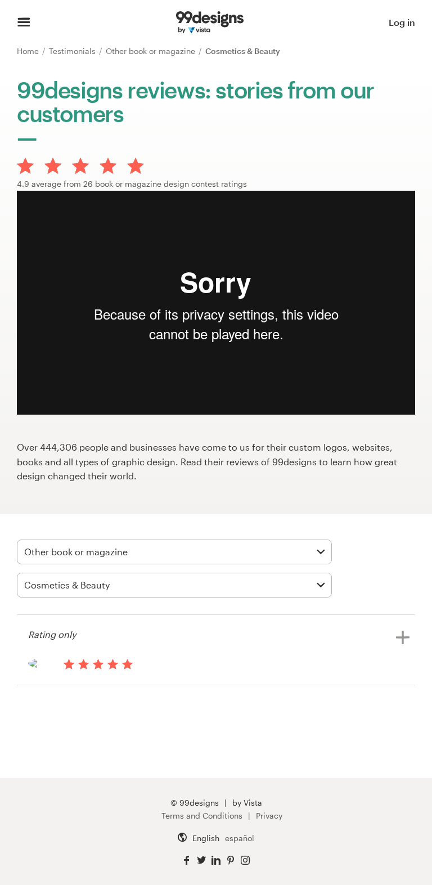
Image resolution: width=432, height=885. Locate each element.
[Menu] (24, 22)
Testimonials (73, 51)
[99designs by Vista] (210, 22)
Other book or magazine (151, 51)
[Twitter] (201, 860)
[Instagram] (245, 860)
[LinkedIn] (216, 860)
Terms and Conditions (201, 815)
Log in (402, 22)
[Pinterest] (230, 860)
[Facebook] (186, 860)
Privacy (269, 815)
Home (29, 51)
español (239, 838)
